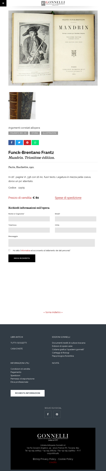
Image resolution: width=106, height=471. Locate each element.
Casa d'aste (17, 349)
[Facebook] (11, 142)
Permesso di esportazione (22, 379)
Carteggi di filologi (60, 353)
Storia (35, 133)
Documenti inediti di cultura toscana (68, 343)
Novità (55, 363)
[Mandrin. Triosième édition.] (53, 48)
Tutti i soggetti (19, 343)
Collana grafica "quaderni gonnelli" (68, 349)
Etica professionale (19, 382)
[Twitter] (19, 142)
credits (53, 462)
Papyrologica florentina (63, 356)
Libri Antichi (17, 337)
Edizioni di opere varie (62, 346)
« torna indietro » (53, 312)
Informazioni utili (20, 363)
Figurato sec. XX (18, 133)
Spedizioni (15, 375)
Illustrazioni (49, 133)
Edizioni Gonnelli (61, 337)
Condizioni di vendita (20, 369)
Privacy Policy (48, 459)
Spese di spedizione (68, 197)
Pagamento (16, 372)
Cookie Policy (65, 459)
